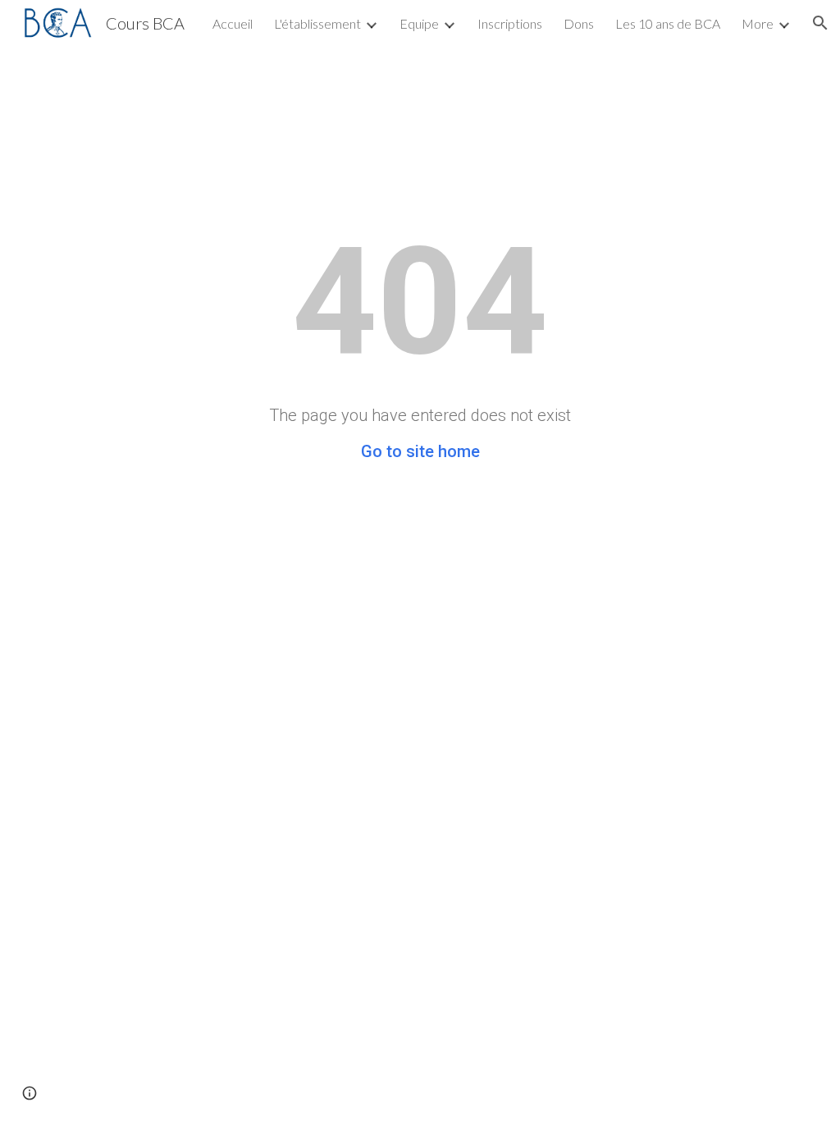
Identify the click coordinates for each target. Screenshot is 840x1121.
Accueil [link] (232, 23)
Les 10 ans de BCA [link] (667, 23)
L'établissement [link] (317, 23)
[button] (820, 23)
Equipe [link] (419, 23)
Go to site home (420, 451)
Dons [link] (579, 23)
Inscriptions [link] (509, 23)
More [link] (758, 23)
